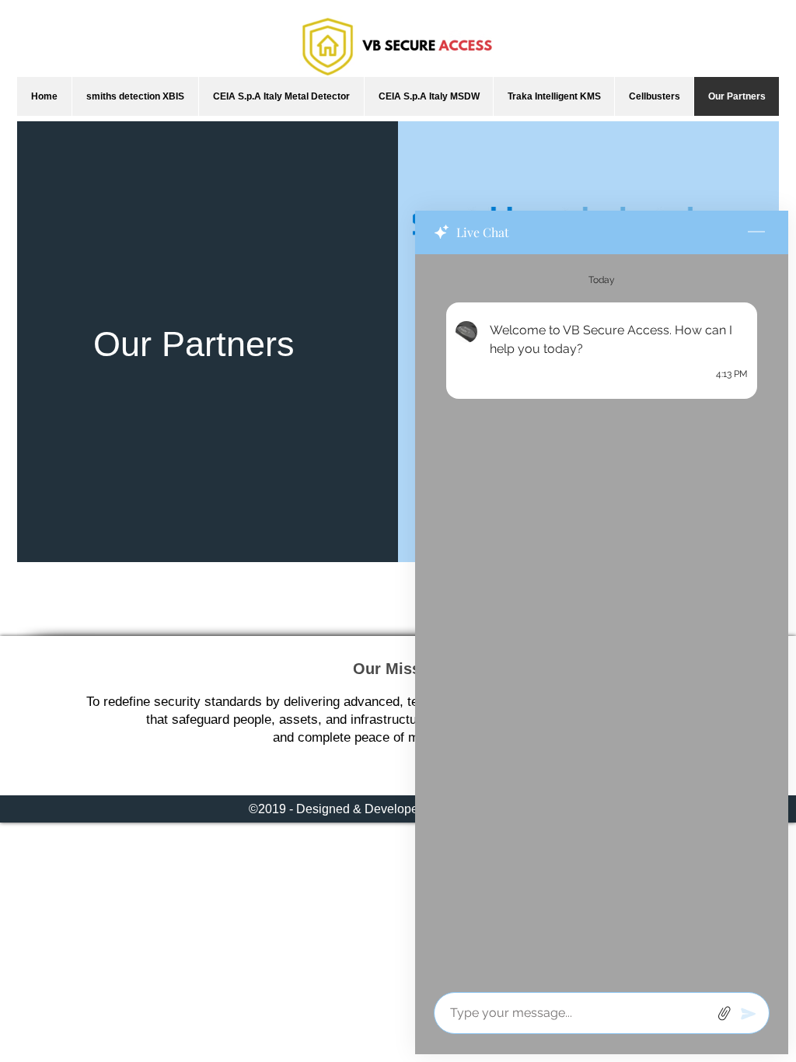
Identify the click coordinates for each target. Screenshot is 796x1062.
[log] (601, 618)
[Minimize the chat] (756, 232)
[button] (135, 96)
